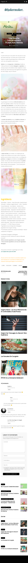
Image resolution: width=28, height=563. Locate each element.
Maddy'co (9, 386)
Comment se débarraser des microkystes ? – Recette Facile (8, 501)
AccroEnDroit (10, 408)
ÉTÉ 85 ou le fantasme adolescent (12, 378)
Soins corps (17, 33)
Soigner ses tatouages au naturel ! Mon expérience (14, 334)
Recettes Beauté (5, 498)
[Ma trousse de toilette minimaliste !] (24, 486)
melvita (20, 265)
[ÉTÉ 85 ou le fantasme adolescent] (14, 367)
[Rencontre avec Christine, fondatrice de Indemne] (24, 509)
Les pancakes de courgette (9, 356)
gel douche (9, 265)
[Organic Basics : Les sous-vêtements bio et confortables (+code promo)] (14, 294)
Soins (9, 33)
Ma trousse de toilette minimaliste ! (10, 486)
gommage (15, 265)
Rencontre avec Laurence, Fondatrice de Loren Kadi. (10, 494)
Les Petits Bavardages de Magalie (14, 420)
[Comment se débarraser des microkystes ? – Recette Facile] (24, 501)
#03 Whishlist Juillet (6, 272)
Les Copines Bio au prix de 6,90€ (8, 251)
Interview (4, 491)
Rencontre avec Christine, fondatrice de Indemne (9, 510)
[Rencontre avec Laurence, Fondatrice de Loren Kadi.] (24, 492)
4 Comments (13, 45)
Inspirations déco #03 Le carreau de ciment (22, 273)
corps (3, 265)
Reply (9, 389)
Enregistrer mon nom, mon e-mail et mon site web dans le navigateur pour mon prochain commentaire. (14, 469)
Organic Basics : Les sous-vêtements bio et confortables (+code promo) (14, 311)
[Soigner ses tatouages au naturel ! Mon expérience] (14, 322)
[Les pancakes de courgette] (14, 346)
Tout (14, 35)
